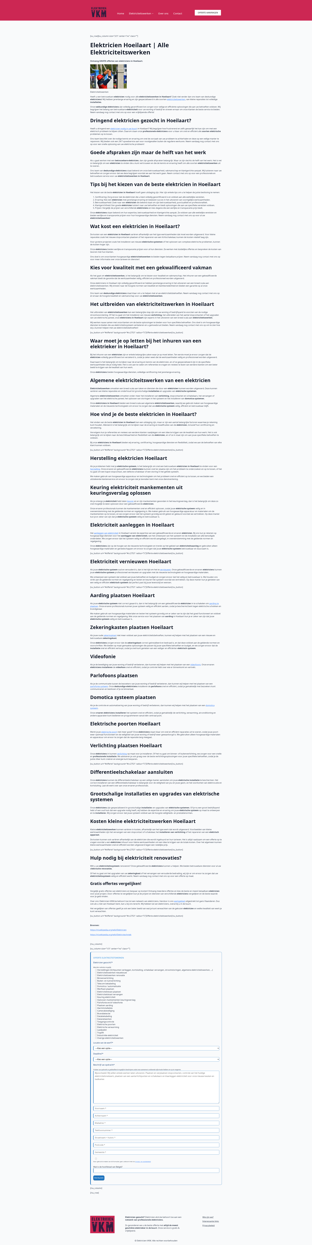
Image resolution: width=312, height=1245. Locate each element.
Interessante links (210, 1221)
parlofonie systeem (99, 686)
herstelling (95, 469)
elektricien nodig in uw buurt (123, 128)
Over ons (163, 13)
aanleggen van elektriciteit (106, 533)
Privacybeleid (208, 1225)
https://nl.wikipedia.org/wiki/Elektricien (108, 930)
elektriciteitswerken (176, 99)
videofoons (195, 664)
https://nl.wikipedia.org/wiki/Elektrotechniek (110, 934)
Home (120, 13)
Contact (177, 13)
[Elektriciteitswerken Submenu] (153, 13)
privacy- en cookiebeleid (143, 1161)
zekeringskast (110, 635)
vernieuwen (165, 569)
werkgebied (179, 901)
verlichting (122, 753)
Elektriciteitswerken (140, 13)
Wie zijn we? (208, 1217)
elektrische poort (109, 732)
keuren (130, 501)
